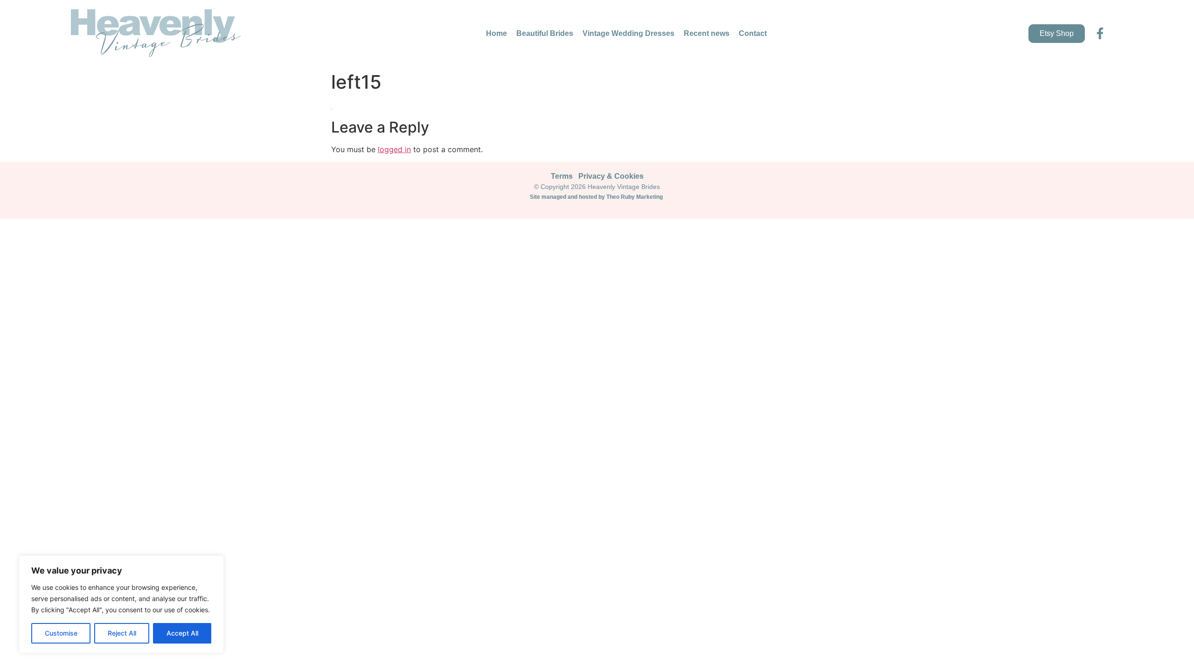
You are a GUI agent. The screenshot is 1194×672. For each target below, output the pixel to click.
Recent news (706, 33)
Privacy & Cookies (611, 176)
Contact (753, 33)
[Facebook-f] (1100, 33)
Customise (61, 633)
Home (496, 33)
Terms (562, 176)
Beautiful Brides (544, 33)
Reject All (122, 633)
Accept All (182, 633)
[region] (121, 604)
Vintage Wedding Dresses (628, 33)
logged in (394, 149)
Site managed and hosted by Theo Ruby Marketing (597, 197)
